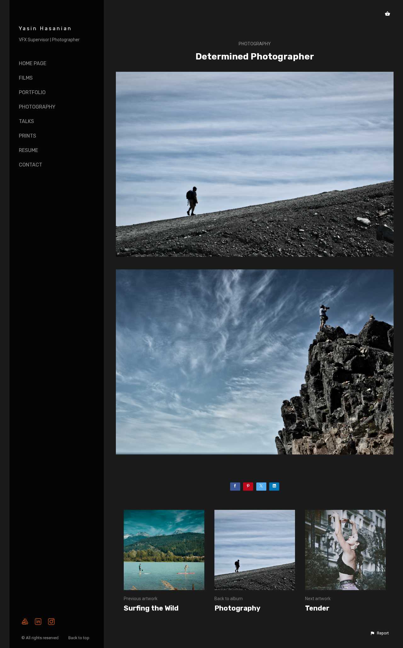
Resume (28, 150)
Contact (30, 165)
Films (26, 78)
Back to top (79, 637)
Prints (27, 136)
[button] (379, 633)
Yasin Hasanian (45, 28)
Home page (32, 63)
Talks (26, 121)
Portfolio (32, 92)
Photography (37, 107)
